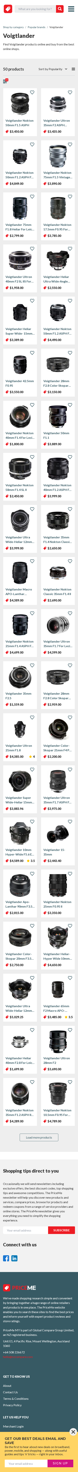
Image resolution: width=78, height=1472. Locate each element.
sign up (60, 1463)
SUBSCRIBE (61, 1230)
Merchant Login (13, 1426)
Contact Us (10, 1392)
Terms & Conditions (16, 1398)
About (7, 1385)
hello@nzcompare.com (18, 1357)
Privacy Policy (12, 1405)
